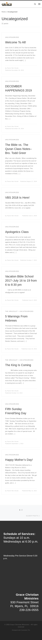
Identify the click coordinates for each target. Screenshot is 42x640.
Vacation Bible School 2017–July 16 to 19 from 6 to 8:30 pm (21, 280)
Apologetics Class (17, 232)
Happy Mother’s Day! (19, 459)
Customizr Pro (25, 630)
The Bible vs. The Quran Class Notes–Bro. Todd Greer (18, 149)
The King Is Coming (18, 365)
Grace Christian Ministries (19, 624)
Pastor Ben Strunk (13, 68)
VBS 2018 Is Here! (17, 197)
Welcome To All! (15, 42)
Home (4, 12)
